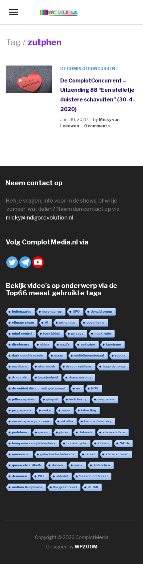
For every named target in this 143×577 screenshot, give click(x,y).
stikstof (62, 476)
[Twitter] (12, 262)
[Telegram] (25, 262)
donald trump (101, 311)
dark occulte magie (27, 355)
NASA (124, 443)
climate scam (23, 322)
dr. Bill (93, 487)
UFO (76, 311)
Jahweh (85, 432)
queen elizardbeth (26, 465)
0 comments (97, 125)
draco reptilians (79, 366)
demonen (19, 476)
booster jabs (77, 443)
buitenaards (21, 311)
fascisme (113, 344)
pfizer (63, 432)
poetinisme (95, 322)
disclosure (20, 344)
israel (90, 454)
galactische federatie (57, 454)
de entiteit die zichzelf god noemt (38, 388)
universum (20, 454)
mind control (22, 333)
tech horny (77, 399)
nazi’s (65, 344)
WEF (41, 476)
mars (66, 410)
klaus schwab (117, 454)
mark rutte (102, 333)
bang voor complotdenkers (34, 443)
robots (120, 355)
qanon (43, 432)
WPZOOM (85, 546)
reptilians (19, 366)
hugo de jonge (114, 366)
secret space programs (31, 421)
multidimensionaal (89, 355)
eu (78, 388)
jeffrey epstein (23, 399)
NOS (94, 388)
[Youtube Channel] (38, 262)
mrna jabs (67, 322)
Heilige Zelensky (97, 421)
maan (58, 355)
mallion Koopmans (27, 487)
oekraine (88, 344)
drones (57, 465)
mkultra (67, 421)
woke (46, 410)
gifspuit (52, 399)
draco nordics (80, 377)
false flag (88, 410)
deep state (105, 399)
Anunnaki (19, 377)
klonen (103, 443)
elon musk (46, 366)
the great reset (65, 487)
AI (46, 322)
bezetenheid (48, 377)
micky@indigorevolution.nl (39, 218)
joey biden (51, 333)
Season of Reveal (93, 476)
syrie (78, 465)
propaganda (21, 410)
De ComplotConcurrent (89, 68)
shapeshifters (114, 432)
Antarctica (101, 465)
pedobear (19, 432)
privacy (77, 333)
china (44, 344)
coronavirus (52, 311)
